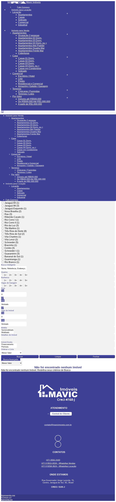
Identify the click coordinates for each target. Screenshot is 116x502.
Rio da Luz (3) (12, 225)
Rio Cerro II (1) (12, 222)
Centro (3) (10, 248)
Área (3, 288)
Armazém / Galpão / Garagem (33, 86)
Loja (20, 78)
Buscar (20, 356)
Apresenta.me (8, 495)
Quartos (4, 272)
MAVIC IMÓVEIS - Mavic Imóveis (24, 2)
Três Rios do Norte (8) (16, 231)
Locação (16, 12)
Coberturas (23, 53)
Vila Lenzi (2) (11, 239)
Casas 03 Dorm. (26, 63)
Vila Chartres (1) (13, 237)
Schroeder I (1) (12, 251)
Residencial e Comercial (30, 84)
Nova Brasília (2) (13, 211)
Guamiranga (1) (12, 259)
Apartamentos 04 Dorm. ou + (32, 43)
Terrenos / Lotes (26, 94)
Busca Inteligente (8, 265)
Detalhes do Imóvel (9, 335)
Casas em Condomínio (29, 68)
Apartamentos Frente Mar (31, 51)
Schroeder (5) (11, 242)
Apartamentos (25, 15)
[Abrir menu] (1, 112)
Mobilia (4, 328)
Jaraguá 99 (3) (12, 206)
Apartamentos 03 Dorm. (30, 40)
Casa (15, 56)
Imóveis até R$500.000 (29, 99)
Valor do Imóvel (7, 310)
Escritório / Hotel (26, 76)
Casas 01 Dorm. (26, 58)
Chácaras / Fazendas (29, 91)
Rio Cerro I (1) (12, 220)
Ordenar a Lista (7, 349)
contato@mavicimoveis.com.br (58, 425)
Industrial (22, 25)
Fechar (96, 356)
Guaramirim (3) (12, 253)
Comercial (23, 22)
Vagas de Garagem (9, 283)
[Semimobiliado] (7, 330)
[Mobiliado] (7, 332)
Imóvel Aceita (6, 342)
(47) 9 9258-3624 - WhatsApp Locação (58, 466)
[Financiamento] (9, 344)
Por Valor (17, 96)
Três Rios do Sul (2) (14, 234)
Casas (21, 17)
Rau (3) (8, 214)
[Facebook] (58, 438)
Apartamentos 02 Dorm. (30, 38)
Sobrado (22, 20)
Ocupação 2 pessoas (28, 35)
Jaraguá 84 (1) (12, 203)
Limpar (58, 356)
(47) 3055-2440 (53, 460)
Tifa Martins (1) (12, 228)
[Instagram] (58, 444)
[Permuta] (9, 347)
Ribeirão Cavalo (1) (14, 217)
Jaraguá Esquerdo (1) (15, 208)
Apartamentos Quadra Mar (31, 48)
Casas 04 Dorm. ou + (28, 66)
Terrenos (16, 89)
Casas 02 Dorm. (26, 61)
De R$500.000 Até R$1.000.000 (34, 101)
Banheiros (5, 277)
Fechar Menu (13, 106)
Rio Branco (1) (12, 262)
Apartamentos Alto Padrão (31, 45)
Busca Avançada (10, 359)
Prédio (21, 81)
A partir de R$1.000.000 (30, 104)
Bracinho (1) (11, 245)
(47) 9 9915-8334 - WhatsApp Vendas (58, 463)
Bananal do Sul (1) (14, 256)
